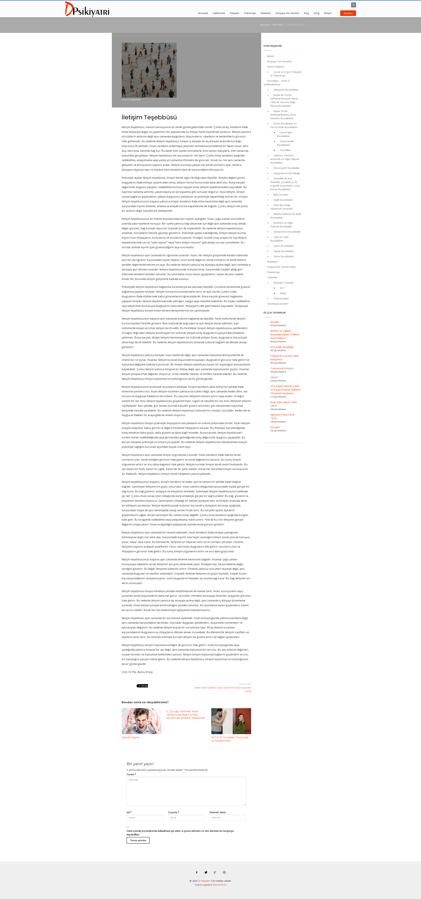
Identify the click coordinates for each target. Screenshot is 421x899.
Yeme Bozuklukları (283, 256)
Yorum (131, 774)
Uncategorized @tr (278, 303)
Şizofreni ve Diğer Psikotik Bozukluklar (281, 224)
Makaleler (272, 261)
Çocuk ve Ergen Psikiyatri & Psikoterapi (286, 73)
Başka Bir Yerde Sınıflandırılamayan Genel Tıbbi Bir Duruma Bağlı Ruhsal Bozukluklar (284, 100)
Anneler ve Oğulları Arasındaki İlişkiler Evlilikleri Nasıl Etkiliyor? (285, 334)
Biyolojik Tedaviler (283, 282)
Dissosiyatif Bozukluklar (286, 167)
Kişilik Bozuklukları (283, 199)
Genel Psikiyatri (275, 66)
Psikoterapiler (281, 298)
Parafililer (285, 150)
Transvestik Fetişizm (282, 368)
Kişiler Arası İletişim (232, 688)
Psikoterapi (135, 100)
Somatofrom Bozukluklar (287, 231)
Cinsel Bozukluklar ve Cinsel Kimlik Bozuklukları (284, 125)
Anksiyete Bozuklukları (285, 89)
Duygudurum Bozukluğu (286, 173)
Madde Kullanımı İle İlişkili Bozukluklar (285, 215)
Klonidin (274, 322)
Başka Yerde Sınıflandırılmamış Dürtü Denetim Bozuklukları (283, 114)
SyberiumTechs (219, 884)
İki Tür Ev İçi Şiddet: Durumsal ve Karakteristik (229, 739)
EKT (282, 287)
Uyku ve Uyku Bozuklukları (279, 238)
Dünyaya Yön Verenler (279, 61)
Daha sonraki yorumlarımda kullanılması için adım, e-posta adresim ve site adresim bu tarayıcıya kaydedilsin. (180, 832)
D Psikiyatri (204, 880)
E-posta (173, 812)
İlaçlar (283, 293)
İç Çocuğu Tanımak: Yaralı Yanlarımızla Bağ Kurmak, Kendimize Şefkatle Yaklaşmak (185, 714)
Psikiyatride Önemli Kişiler (281, 266)
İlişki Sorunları (280, 194)
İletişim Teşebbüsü (208, 688)
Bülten (270, 56)
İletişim (197, 688)
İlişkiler (220, 688)
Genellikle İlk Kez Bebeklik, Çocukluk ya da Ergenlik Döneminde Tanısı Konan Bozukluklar (285, 184)
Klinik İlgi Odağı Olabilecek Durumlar (281, 206)
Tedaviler (272, 277)
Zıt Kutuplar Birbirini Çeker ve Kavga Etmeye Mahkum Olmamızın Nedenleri (285, 389)
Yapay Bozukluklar (283, 251)
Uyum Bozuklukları (283, 245)
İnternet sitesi (218, 812)
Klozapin (275, 427)
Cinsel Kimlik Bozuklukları (285, 143)
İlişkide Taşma (130, 737)
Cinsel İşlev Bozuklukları (284, 134)
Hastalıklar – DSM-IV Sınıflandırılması (277, 82)
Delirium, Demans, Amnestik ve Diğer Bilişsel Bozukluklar (284, 159)
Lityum (274, 377)
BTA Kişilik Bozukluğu (282, 346)
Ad (129, 812)
